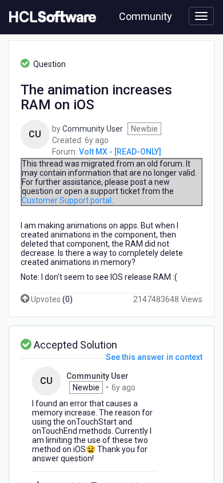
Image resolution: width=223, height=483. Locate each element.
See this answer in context (154, 357)
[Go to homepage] (50, 17)
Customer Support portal (67, 200)
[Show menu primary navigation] (201, 16)
